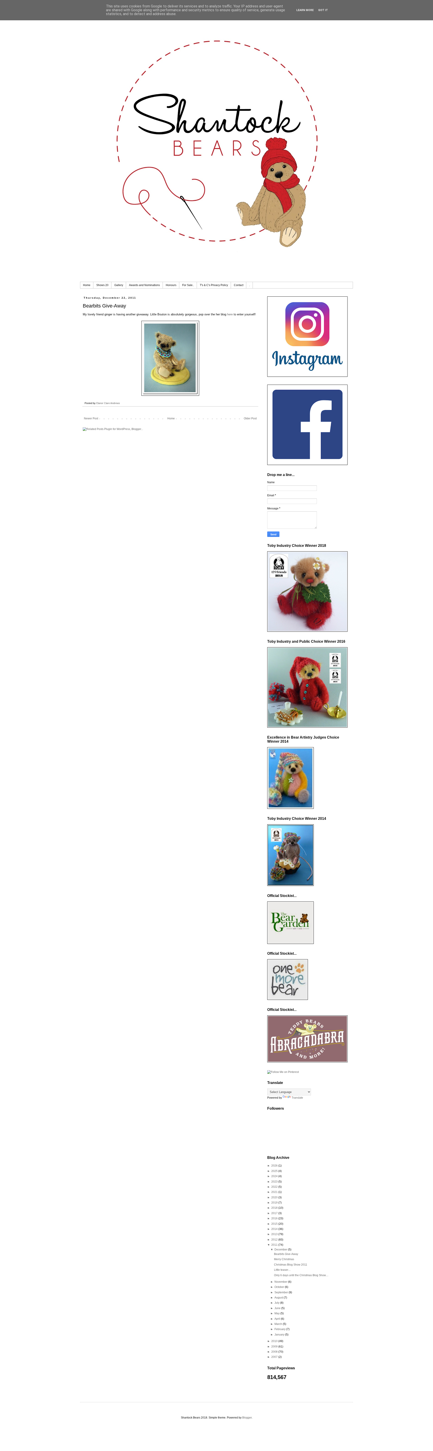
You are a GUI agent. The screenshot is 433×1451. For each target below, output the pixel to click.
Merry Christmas (284, 1259)
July (277, 1302)
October (279, 1287)
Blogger (247, 1417)
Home (86, 285)
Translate (297, 1097)
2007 (274, 1357)
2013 (274, 1234)
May (277, 1313)
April (277, 1318)
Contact (238, 285)
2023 (274, 1181)
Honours (171, 285)
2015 (274, 1223)
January (279, 1334)
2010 (274, 1341)
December (281, 1249)
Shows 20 (102, 285)
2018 (274, 1207)
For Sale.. (188, 285)
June (277, 1308)
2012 (274, 1239)
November (281, 1281)
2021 (274, 1192)
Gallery (118, 285)
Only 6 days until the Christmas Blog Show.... (301, 1275)
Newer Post (91, 418)
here (230, 314)
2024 (274, 1176)
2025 (274, 1171)
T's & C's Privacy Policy (214, 285)
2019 (274, 1202)
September (281, 1292)
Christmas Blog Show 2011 (290, 1264)
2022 (274, 1186)
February (280, 1329)
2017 (274, 1213)
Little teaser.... (282, 1269)
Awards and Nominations (144, 285)
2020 (274, 1197)
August (279, 1297)
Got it (323, 10)
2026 (274, 1165)
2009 (274, 1346)
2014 (274, 1229)
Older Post (250, 418)
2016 (274, 1218)
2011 (274, 1244)
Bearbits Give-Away (286, 1254)
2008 (274, 1351)
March (278, 1324)
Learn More (305, 10)
